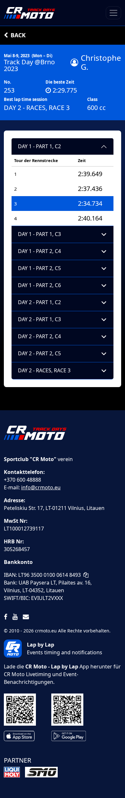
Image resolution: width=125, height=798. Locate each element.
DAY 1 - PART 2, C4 (39, 251)
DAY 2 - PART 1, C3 (39, 319)
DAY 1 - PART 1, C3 (39, 234)
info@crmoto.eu (41, 487)
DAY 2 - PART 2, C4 (39, 336)
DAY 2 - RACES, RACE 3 (44, 370)
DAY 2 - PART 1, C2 (39, 302)
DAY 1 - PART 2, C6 (39, 285)
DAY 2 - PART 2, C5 (39, 353)
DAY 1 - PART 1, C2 (39, 146)
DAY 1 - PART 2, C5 (39, 268)
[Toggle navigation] (113, 12)
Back (18, 35)
